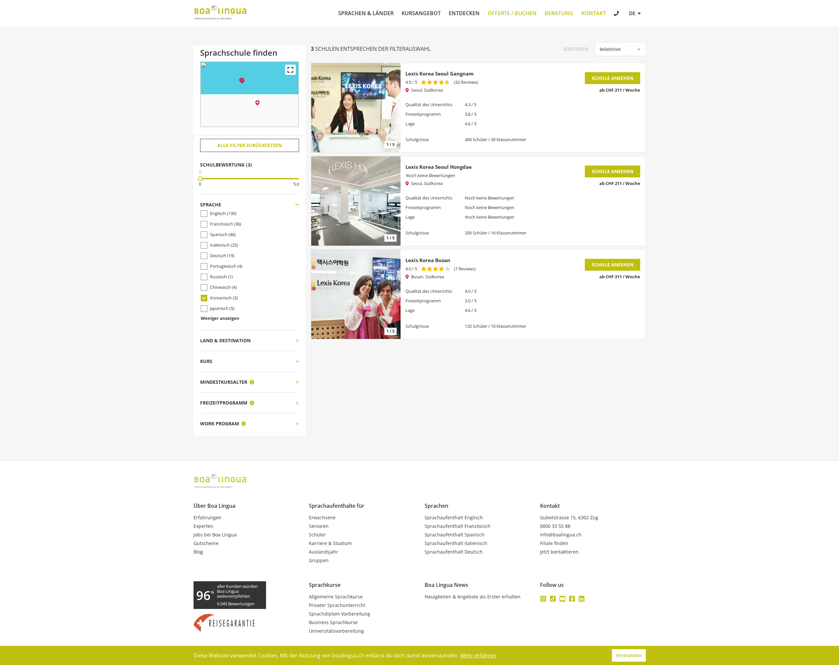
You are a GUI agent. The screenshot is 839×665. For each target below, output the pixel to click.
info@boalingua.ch (561, 535)
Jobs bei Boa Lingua (215, 535)
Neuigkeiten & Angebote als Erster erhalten (473, 597)
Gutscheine (206, 543)
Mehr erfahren (478, 655)
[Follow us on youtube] (562, 599)
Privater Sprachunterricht (337, 605)
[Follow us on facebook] (572, 599)
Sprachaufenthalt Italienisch (456, 543)
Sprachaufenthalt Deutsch (454, 552)
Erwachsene (322, 518)
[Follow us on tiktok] (553, 599)
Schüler (317, 535)
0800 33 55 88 (555, 526)
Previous (319, 108)
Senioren (319, 526)
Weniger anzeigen (220, 318)
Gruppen (319, 560)
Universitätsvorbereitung (336, 631)
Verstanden (629, 655)
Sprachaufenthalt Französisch (458, 526)
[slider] (200, 178)
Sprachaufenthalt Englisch (454, 518)
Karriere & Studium (330, 543)
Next (392, 108)
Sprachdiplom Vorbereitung (339, 614)
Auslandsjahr (323, 552)
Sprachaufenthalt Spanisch (455, 535)
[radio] (423, 82)
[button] (242, 80)
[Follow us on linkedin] (581, 599)
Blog (198, 552)
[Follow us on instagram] (543, 599)
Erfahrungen (208, 518)
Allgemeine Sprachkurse (336, 597)
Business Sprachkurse (333, 622)
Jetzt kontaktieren (559, 552)
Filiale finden (554, 543)
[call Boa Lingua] (617, 14)
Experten (203, 526)
